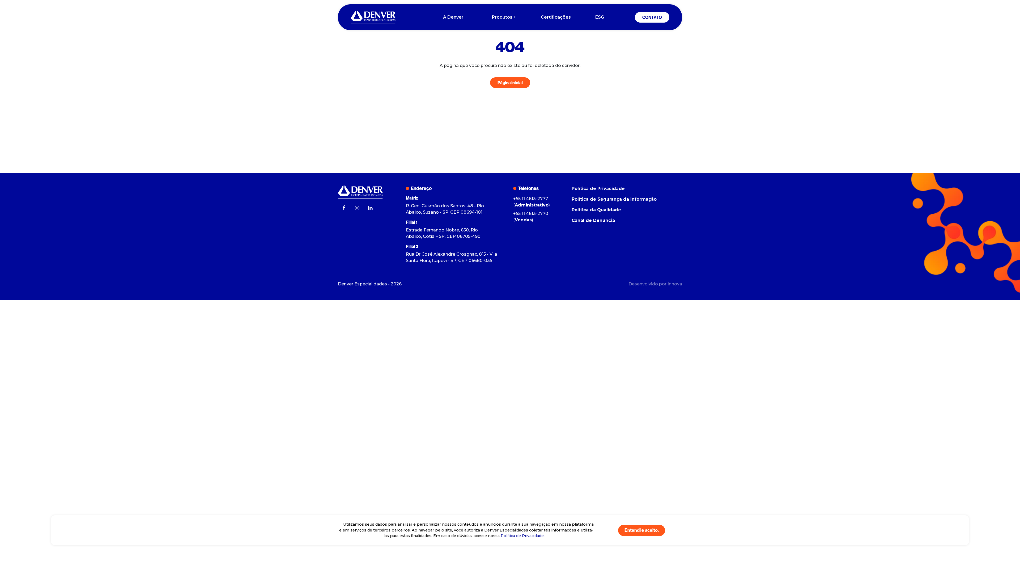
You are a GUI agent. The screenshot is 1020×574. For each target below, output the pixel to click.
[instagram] (357, 208)
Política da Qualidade (596, 209)
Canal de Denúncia (593, 220)
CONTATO (652, 17)
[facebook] (344, 208)
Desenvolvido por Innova (655, 283)
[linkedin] (370, 208)
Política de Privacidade (598, 188)
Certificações (556, 17)
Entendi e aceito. (641, 530)
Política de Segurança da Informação (614, 199)
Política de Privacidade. (523, 535)
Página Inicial (510, 82)
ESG (599, 17)
